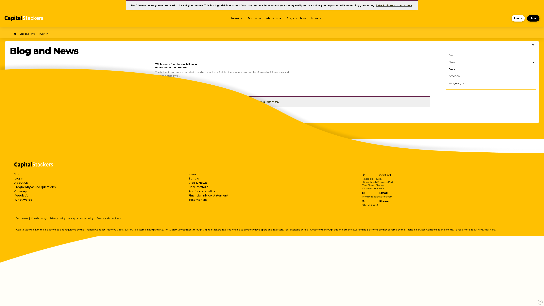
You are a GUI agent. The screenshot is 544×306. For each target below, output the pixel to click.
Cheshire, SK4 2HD (373, 188)
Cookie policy (39, 218)
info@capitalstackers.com (377, 196)
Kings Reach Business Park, (378, 182)
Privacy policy (57, 218)
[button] (533, 45)
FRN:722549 (125, 229)
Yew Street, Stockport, (375, 185)
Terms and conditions (109, 218)
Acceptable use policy (81, 218)
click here (489, 229)
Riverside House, (372, 179)
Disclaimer (22, 218)
